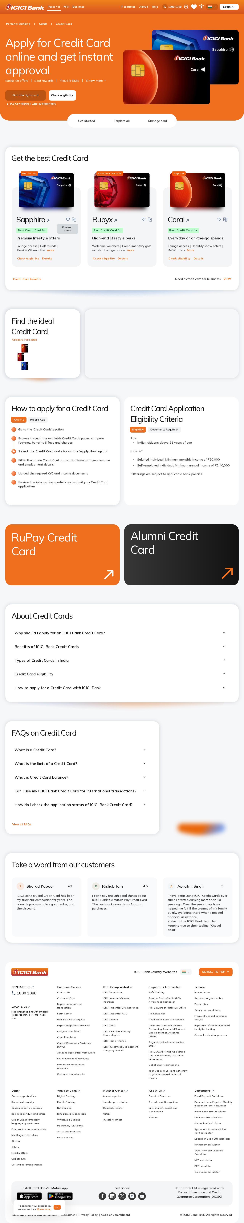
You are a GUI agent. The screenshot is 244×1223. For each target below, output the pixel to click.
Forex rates (201, 1004)
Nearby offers (19, 1152)
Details (47, 258)
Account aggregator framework (76, 1052)
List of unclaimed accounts (73, 1058)
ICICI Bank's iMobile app (71, 1113)
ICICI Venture (110, 1019)
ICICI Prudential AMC (115, 1013)
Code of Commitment (115, 1215)
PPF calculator (203, 1166)
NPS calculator (203, 1160)
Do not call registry (22, 1102)
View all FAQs (21, 824)
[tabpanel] (122, 535)
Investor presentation (115, 1102)
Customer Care (66, 998)
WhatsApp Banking (68, 1119)
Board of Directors (160, 1096)
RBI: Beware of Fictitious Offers (167, 1007)
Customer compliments (71, 1074)
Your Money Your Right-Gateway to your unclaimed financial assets (168, 1074)
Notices (153, 1117)
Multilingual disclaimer (24, 1135)
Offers (15, 1146)
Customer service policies (26, 1107)
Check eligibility (62, 95)
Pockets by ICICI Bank (70, 1125)
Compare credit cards (24, 339)
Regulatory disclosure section (166, 1019)
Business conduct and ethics (28, 1113)
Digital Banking (66, 1096)
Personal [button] (54, 6)
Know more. (44, 1209)
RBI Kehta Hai (157, 1013)
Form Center (64, 1013)
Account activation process (210, 1034)
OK (57, 1207)
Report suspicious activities (73, 1025)
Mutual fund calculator (207, 1123)
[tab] (86, 120)
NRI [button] (66, 6)
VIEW (227, 279)
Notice (107, 1113)
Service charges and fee (208, 998)
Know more (94, 80)
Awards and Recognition (163, 1102)
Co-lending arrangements (26, 1164)
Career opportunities (23, 1096)
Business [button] (78, 6)
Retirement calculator (207, 1144)
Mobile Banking (66, 1102)
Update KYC (18, 1158)
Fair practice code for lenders (28, 1129)
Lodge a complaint (68, 1031)
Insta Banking (65, 1137)
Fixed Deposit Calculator (209, 1096)
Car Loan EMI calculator (208, 1117)
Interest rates (202, 992)
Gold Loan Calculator (207, 1171)
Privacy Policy (88, 1215)
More (190, 250)
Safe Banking (157, 992)
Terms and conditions (207, 1010)
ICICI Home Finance (114, 1040)
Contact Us (63, 992)
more (50, 250)
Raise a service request (71, 1019)
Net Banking (64, 1107)
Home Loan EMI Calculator (210, 1111)
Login (227, 6)
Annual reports (112, 1096)
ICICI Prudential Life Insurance (120, 1007)
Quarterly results (113, 1107)
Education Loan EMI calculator (212, 1138)
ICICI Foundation (113, 992)
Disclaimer (68, 1215)
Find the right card (26, 95)
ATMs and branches (69, 1131)
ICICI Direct (109, 1025)
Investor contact (112, 1119)
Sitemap (16, 1141)
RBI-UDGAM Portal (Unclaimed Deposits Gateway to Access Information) (167, 1055)
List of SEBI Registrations (164, 1064)
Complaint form (66, 1037)
